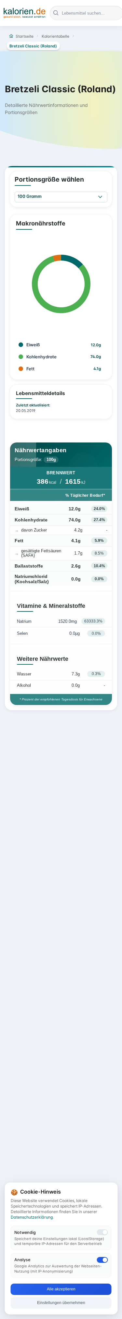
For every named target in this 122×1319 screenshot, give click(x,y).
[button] (100, 197)
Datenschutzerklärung (32, 1217)
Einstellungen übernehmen (61, 1302)
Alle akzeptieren (61, 1289)
